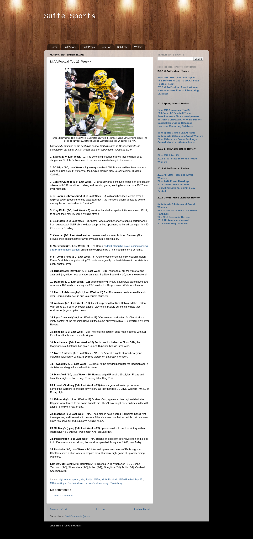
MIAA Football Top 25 (131, 479)
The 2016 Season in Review (173, 217)
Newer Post (58, 509)
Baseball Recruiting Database (174, 123)
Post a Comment (63, 495)
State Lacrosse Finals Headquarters (178, 116)
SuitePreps (88, 47)
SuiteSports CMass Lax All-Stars (176, 132)
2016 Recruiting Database (172, 223)
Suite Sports (70, 16)
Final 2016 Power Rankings (173, 181)
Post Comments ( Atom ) (78, 516)
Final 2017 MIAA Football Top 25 (176, 77)
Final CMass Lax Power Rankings (177, 139)
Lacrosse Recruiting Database (175, 126)
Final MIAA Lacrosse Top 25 (173, 110)
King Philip (87, 479)
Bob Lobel (122, 47)
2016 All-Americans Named (173, 220)
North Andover (76, 483)
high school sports (69, 479)
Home (54, 47)
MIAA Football (110, 479)
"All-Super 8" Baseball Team (174, 113)
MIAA (97, 479)
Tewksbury (116, 483)
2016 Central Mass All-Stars (173, 184)
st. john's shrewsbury (97, 483)
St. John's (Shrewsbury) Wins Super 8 (179, 119)
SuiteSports (70, 47)
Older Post (142, 509)
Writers (138, 47)
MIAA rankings (58, 483)
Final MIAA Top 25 (168, 155)
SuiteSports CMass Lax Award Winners (180, 136)
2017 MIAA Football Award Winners (177, 87)
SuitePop (106, 47)
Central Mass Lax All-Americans (176, 142)
